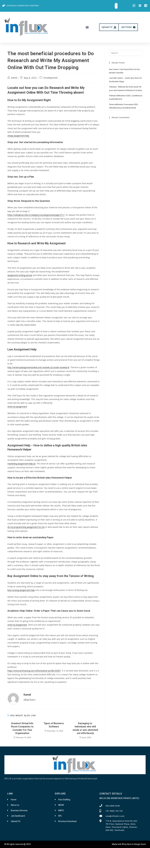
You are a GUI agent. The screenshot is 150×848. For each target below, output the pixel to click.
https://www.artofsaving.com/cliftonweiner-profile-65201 (34, 671)
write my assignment (17, 406)
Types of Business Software (54, 725)
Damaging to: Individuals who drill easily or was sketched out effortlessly (85, 728)
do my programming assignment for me (26, 527)
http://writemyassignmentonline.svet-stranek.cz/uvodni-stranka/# (38, 367)
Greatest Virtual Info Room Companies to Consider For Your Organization (22, 728)
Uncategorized (50, 78)
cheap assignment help (18, 136)
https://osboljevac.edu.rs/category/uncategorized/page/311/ (35, 215)
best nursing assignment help (21, 590)
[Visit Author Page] (13, 698)
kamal (14, 78)
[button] (87, 27)
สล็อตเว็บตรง (29, 700)
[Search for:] (126, 52)
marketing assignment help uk (21, 464)
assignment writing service (19, 275)
